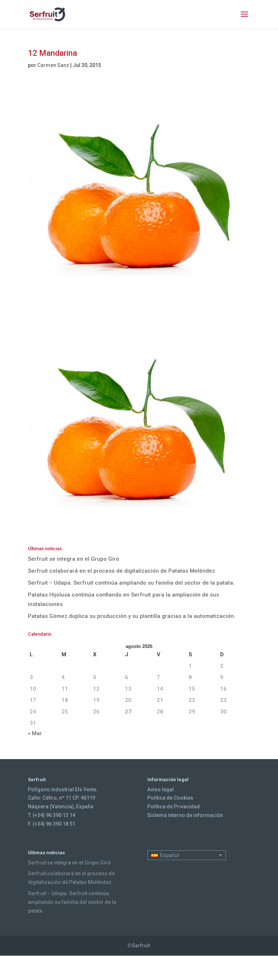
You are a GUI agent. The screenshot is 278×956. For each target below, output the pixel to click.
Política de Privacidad (173, 806)
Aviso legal (160, 789)
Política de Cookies (170, 798)
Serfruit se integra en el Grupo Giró (73, 559)
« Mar (35, 733)
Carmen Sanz (53, 65)
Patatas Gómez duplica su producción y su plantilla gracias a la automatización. (131, 616)
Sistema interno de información (185, 815)
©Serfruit (138, 945)
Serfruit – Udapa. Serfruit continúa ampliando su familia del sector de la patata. (131, 583)
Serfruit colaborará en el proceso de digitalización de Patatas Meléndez (121, 571)
